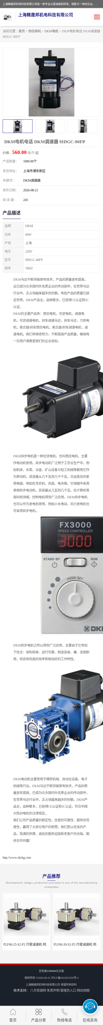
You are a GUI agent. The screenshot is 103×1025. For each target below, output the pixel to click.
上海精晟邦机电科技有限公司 (43, 984)
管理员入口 (68, 990)
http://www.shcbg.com (17, 857)
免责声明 (53, 990)
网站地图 (83, 990)
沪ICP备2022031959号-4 (64, 977)
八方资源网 (38, 990)
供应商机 (34, 31)
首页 (21, 31)
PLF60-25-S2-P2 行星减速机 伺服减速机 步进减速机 (39, 944)
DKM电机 (51, 31)
